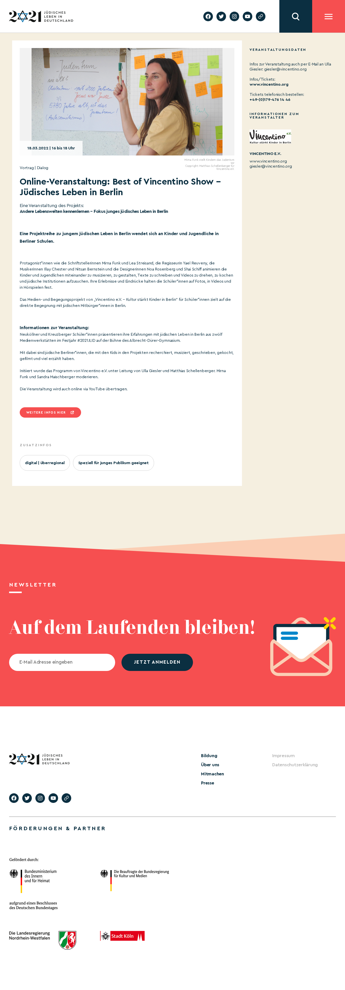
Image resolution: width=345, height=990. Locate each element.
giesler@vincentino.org (271, 166)
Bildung (209, 755)
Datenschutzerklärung (295, 764)
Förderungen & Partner (57, 828)
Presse (207, 783)
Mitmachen (212, 774)
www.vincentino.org (269, 84)
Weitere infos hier (46, 412)
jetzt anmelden (157, 662)
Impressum (283, 755)
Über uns (210, 764)
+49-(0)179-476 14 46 (270, 100)
